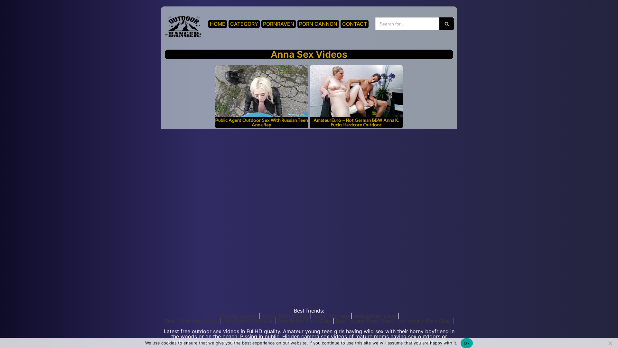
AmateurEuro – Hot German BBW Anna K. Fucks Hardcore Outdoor (356, 122)
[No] (610, 343)
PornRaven (278, 24)
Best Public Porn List (247, 321)
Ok (467, 343)
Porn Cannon (318, 24)
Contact (354, 24)
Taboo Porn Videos (285, 316)
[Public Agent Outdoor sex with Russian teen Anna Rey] (261, 91)
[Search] (446, 23)
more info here (331, 316)
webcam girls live (375, 316)
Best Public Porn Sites (191, 321)
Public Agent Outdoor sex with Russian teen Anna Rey (261, 122)
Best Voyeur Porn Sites (363, 321)
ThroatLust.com (238, 316)
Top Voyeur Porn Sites (423, 321)
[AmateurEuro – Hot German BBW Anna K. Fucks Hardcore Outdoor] (356, 91)
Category (244, 24)
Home (217, 24)
